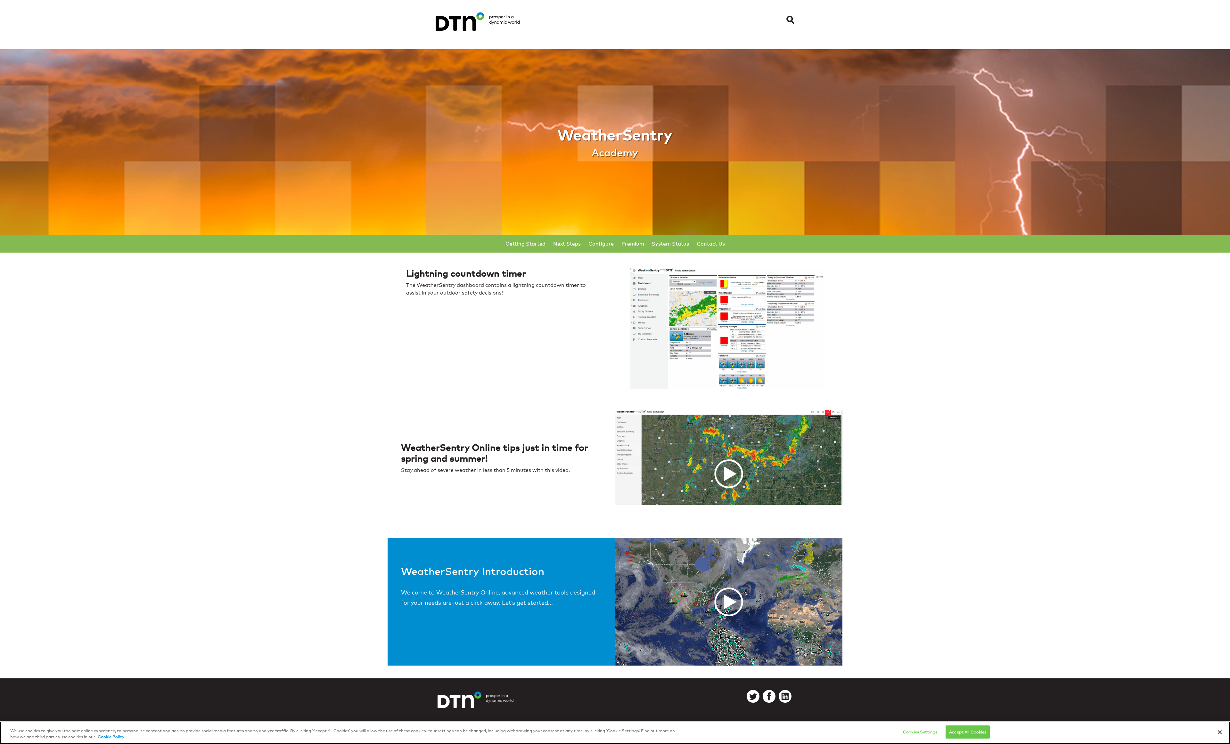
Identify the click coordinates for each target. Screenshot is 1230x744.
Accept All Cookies (967, 731)
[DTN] (475, 705)
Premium (632, 243)
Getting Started (525, 243)
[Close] (1220, 732)
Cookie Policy (111, 737)
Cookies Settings (920, 731)
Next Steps (567, 243)
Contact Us (711, 243)
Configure (601, 243)
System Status (670, 243)
